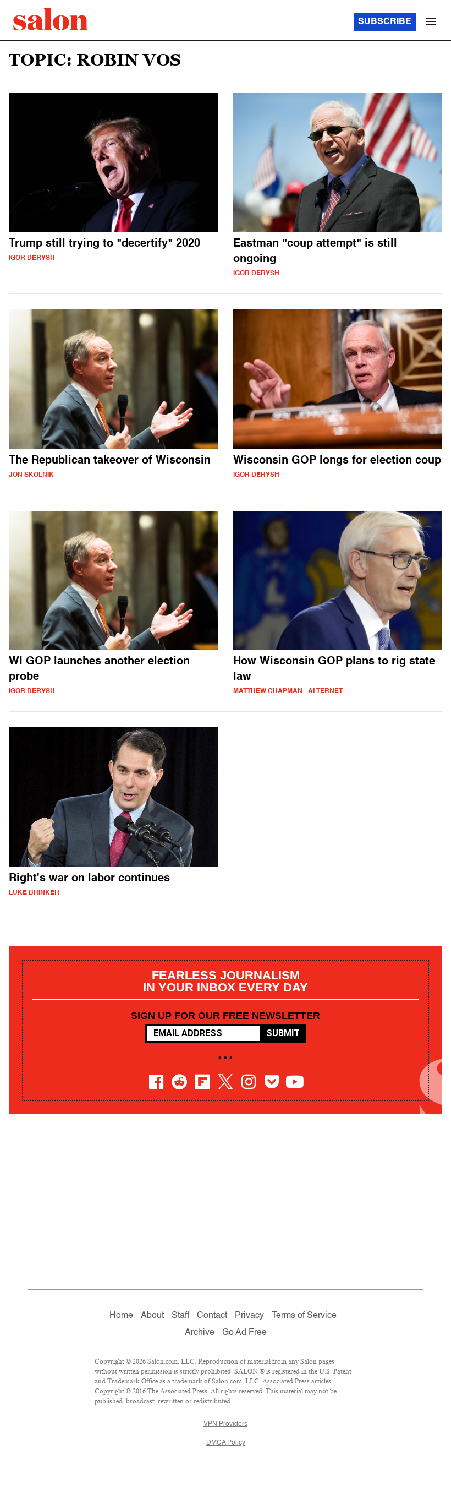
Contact (212, 1315)
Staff (180, 1315)
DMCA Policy (225, 1443)
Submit (283, 1033)
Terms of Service (304, 1315)
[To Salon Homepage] (50, 19)
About (152, 1315)
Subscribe (384, 22)
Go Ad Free (244, 1332)
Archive (200, 1332)
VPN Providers (226, 1424)
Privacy (249, 1315)
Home (121, 1315)
